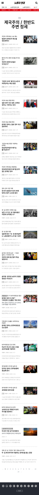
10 (29, 469)
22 (35, 469)
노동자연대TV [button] (26, 7)
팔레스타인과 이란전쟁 (25, 10)
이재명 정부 (15, 10)
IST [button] (36, 7)
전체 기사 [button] (4, 7)
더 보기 (19, 491)
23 (18, 472)
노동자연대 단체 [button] (14, 7)
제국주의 (4, 10)
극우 (9, 10)
